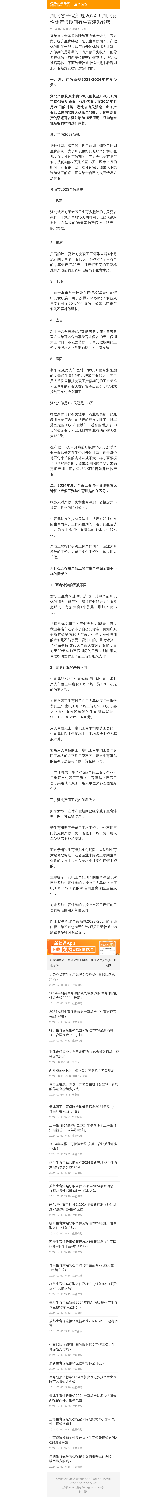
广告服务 (95, 1478)
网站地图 (106, 1478)
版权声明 (73, 1478)
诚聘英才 (84, 1478)
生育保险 (80, 4)
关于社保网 (61, 1478)
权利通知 (83, 1491)
